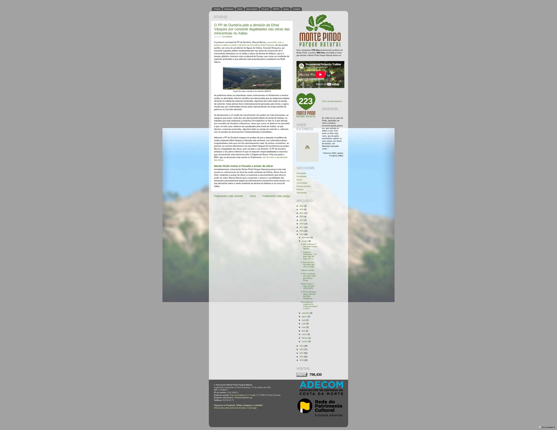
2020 (302, 217)
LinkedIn (258, 405)
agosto (305, 317)
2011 (302, 357)
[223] (305, 117)
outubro (305, 241)
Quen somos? (251, 9)
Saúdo (239, 9)
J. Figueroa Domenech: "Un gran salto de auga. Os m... (308, 255)
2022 (302, 210)
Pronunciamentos (303, 186)
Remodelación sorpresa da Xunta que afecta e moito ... (309, 305)
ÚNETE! (276, 9)
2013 (302, 349)
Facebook (230, 405)
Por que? (265, 9)
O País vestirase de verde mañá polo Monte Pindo (308, 277)
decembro (306, 238)
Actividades (301, 173)
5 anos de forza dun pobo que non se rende (307, 264)
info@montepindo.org (243, 398)
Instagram (247, 405)
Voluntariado (301, 193)
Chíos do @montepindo (332, 101)
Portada (217, 9)
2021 (302, 213)
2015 (302, 234)
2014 (302, 346)
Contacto (296, 9)
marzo (305, 334)
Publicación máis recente (228, 196)
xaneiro (305, 342)
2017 (302, 227)
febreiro (305, 338)
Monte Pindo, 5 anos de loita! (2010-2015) (307, 286)
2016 (302, 231)
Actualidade (227, 37)
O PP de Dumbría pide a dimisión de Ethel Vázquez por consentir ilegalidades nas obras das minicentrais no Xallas (252, 29)
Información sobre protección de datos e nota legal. (235, 408)
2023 (302, 206)
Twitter (239, 405)
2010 (302, 360)
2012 (302, 353)
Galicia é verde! (307, 270)
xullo (304, 320)
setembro (306, 313)
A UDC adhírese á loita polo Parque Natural (309, 246)
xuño (304, 324)
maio (304, 327)
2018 (302, 224)
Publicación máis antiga (276, 196)
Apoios (286, 9)
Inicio (253, 196)
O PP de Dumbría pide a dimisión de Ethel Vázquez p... (308, 295)
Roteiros (299, 190)
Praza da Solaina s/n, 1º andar (242, 395)
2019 (302, 220)
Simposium (228, 9)
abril (304, 331)
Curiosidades (301, 183)
